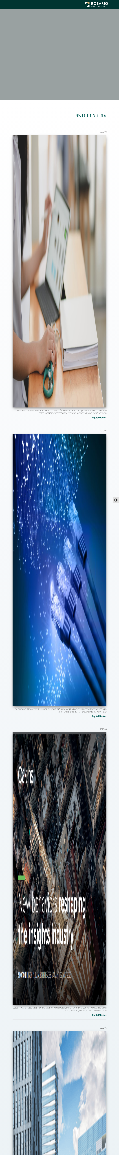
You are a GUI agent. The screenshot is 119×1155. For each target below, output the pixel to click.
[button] (6, 6)
